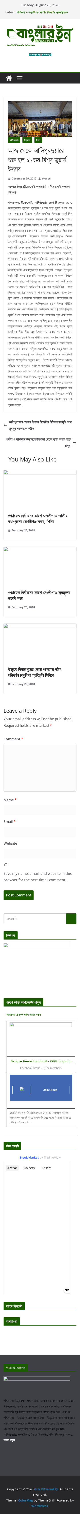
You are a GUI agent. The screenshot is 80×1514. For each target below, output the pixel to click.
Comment (13, 739)
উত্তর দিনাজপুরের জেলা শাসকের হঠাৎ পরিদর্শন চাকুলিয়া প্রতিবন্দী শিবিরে (34, 672)
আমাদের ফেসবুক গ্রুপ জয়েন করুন (23, 1014)
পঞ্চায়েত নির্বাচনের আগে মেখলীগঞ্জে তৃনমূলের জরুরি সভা (39, 595)
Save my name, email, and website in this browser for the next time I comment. (38, 876)
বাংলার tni (47, 178)
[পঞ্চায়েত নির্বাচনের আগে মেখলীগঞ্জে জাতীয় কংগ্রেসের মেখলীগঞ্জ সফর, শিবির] (40, 473)
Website (10, 843)
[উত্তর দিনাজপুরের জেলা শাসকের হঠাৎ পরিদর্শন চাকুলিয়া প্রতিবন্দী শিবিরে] (40, 626)
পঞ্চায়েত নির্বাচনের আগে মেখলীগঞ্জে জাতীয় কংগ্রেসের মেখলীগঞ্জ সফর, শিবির (37, 518)
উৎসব (38, 140)
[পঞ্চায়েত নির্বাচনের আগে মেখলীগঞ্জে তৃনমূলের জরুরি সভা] (40, 549)
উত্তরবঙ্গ (27, 140)
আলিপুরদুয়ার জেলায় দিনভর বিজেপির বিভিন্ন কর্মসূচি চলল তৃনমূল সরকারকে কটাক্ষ (40, 425)
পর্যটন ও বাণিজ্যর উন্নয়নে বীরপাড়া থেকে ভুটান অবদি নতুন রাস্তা (38, 442)
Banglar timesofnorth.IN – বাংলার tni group (41, 1061)
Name (10, 800)
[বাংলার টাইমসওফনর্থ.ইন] (9, 78)
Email (10, 821)
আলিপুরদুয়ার (14, 140)
